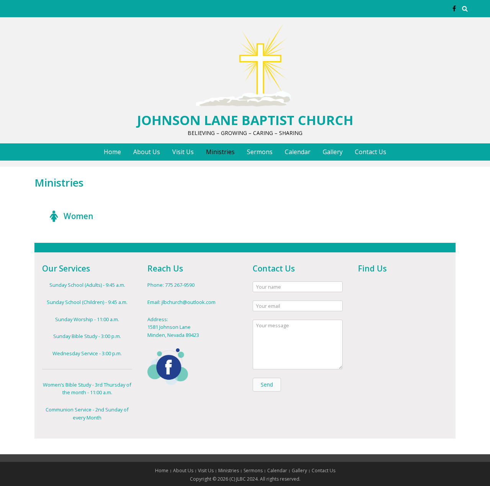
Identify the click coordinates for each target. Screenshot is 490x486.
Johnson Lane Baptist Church (245, 120)
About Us (146, 152)
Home (112, 152)
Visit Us (183, 152)
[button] (267, 385)
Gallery (333, 152)
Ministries (220, 152)
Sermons (260, 152)
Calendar (297, 152)
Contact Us (370, 152)
